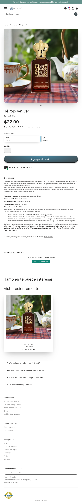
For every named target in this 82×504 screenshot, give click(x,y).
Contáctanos (48, 237)
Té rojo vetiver (28, 322)
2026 (6, 443)
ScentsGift (44, 500)
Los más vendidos (10, 446)
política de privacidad (12, 414)
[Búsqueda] (76, 14)
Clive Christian (11, 116)
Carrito (77, 8)
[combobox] (41, 14)
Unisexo (7, 459)
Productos (13, 25)
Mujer (6, 456)
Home (6, 25)
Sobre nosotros (9, 427)
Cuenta (73, 8)
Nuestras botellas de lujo (13, 408)
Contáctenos (9, 430)
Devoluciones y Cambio (12, 405)
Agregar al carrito (41, 159)
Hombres (7, 453)
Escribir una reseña (41, 262)
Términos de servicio (11, 401)
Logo (16, 8)
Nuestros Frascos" (10, 230)
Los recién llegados (11, 450)
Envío (6, 411)
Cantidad (7, 146)
